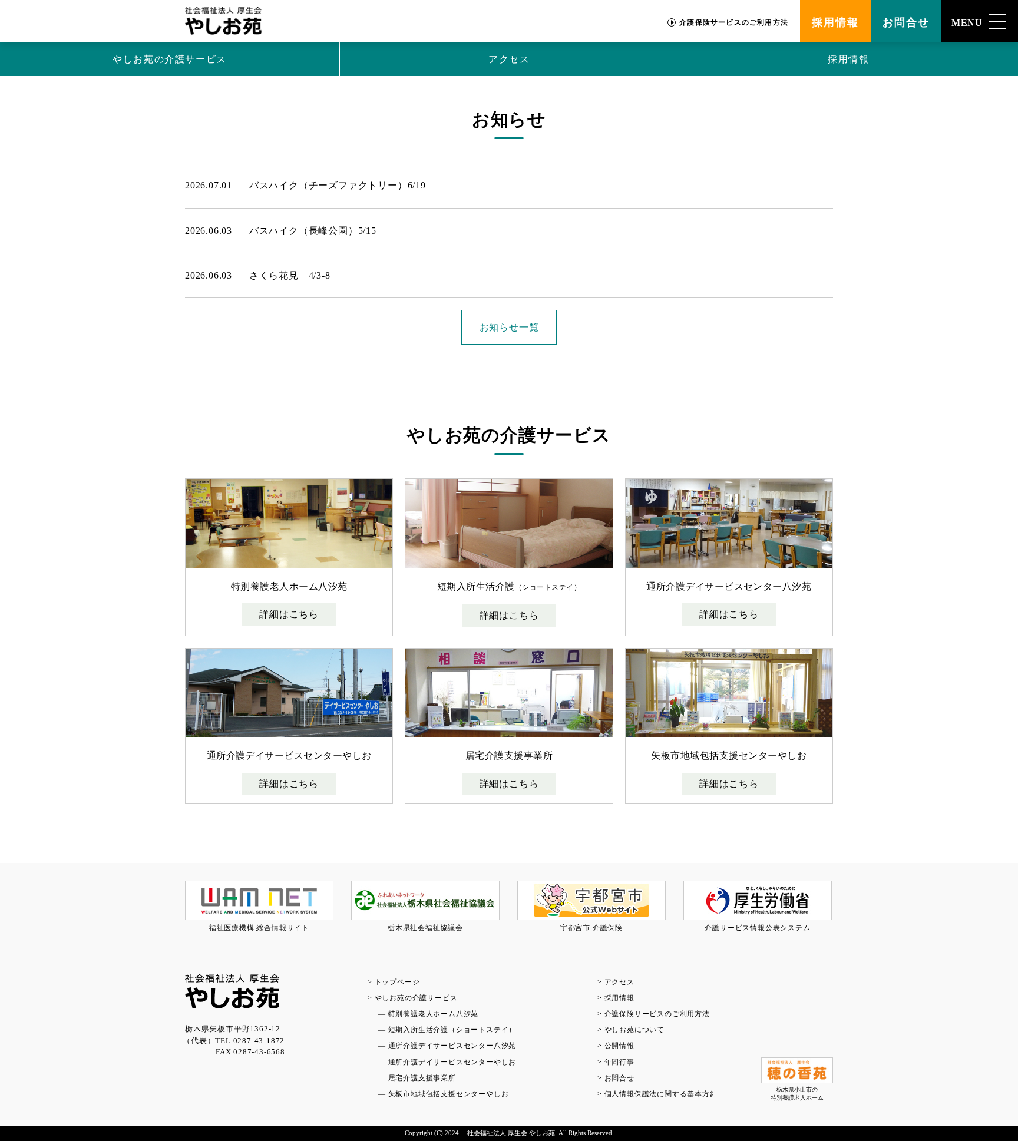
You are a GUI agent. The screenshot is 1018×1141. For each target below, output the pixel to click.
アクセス (509, 59)
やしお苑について (634, 1030)
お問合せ (906, 22)
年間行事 (619, 1062)
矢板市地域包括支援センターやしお (448, 1094)
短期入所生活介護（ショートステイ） (452, 1030)
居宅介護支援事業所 (422, 1078)
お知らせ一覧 (509, 327)
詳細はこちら (289, 614)
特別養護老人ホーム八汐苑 (433, 1014)
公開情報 (619, 1045)
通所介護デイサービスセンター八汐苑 (452, 1045)
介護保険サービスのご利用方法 (733, 22)
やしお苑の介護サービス (170, 59)
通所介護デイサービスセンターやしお (452, 1062)
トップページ (397, 982)
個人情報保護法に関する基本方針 (661, 1094)
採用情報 (835, 22)
